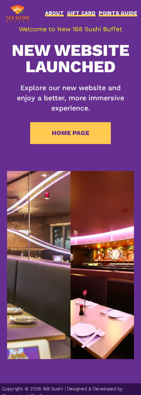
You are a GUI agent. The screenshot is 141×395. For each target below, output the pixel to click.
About (54, 14)
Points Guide (118, 14)
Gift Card (81, 14)
